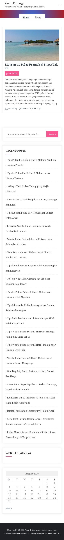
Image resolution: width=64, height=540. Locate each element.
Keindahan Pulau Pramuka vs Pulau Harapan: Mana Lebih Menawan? (30, 400)
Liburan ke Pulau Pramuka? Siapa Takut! (31, 66)
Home (26, 17)
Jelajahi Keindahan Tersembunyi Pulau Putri (30, 410)
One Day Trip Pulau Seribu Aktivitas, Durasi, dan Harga (30, 374)
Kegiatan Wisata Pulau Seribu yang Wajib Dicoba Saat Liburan (28, 228)
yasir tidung (12, 108)
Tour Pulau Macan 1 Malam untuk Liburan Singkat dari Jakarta (29, 255)
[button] (60, 5)
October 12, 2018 (28, 108)
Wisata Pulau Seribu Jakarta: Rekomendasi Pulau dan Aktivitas (29, 242)
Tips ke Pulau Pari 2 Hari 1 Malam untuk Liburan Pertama (28, 176)
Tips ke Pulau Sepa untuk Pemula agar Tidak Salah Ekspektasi (30, 321)
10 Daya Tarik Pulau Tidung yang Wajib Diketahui (27, 189)
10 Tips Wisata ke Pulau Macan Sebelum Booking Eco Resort (28, 281)
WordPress (21, 533)
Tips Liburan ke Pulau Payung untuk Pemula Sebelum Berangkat (30, 308)
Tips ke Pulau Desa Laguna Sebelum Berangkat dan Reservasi (31, 268)
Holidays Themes (52, 533)
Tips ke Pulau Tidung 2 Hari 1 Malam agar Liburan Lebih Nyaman (28, 294)
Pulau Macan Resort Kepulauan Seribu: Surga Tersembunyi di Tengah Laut (31, 434)
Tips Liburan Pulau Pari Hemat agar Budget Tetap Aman (29, 215)
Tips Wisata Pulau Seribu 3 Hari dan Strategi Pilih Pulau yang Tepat (30, 334)
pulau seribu (11, 73)
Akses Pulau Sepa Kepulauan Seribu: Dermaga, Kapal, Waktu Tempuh (31, 387)
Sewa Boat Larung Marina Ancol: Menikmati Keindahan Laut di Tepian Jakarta (30, 421)
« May (9, 508)
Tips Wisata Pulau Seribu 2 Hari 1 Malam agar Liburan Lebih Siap (31, 347)
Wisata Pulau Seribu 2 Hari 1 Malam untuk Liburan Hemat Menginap (29, 360)
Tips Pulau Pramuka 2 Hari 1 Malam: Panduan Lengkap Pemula (31, 162)
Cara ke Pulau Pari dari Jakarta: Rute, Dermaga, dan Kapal (31, 202)
